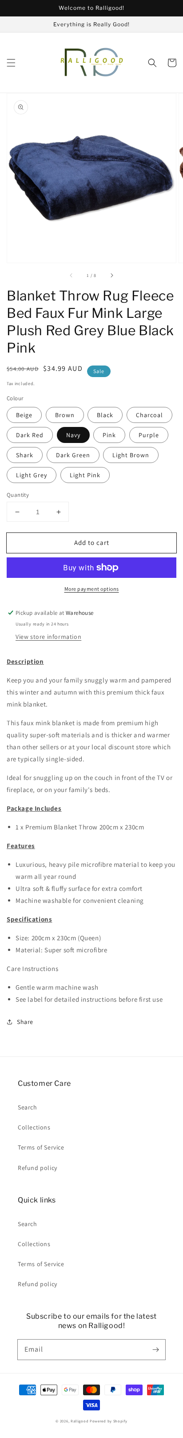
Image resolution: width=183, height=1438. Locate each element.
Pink (109, 435)
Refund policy (37, 1168)
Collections (34, 1127)
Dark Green (73, 455)
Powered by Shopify (108, 1420)
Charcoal (149, 415)
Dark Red (30, 435)
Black (105, 415)
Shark (24, 455)
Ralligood (79, 1420)
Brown (65, 415)
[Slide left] (71, 275)
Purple (149, 435)
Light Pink (85, 475)
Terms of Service (41, 1147)
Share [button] (25, 1022)
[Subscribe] (155, 1349)
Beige (24, 415)
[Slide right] (111, 275)
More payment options (91, 588)
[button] (11, 63)
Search (27, 1107)
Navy (73, 435)
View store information (48, 637)
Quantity (18, 495)
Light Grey (31, 475)
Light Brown (130, 455)
